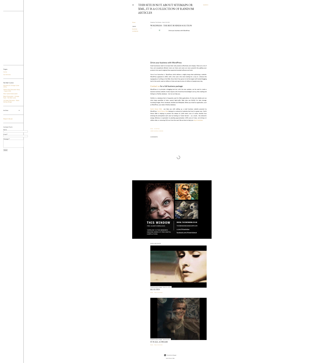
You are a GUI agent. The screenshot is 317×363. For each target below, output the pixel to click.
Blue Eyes (155, 289)
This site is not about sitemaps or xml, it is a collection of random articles (166, 9)
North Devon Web (156, 109)
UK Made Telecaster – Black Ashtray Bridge (11, 101)
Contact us (155, 86)
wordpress (135, 31)
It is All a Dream (159, 341)
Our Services (7, 74)
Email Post (156, 128)
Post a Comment (158, 292)
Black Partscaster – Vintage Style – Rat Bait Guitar (11, 97)
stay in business (198, 120)
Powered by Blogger (171, 355)
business (134, 29)
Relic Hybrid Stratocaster (10, 93)
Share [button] (133, 22)
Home (5, 72)
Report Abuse (8, 119)
